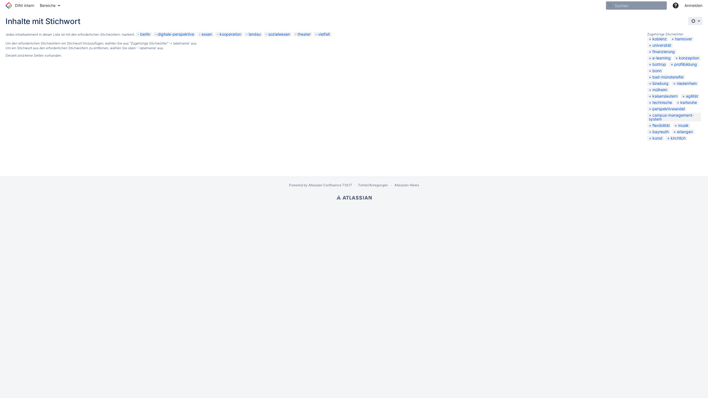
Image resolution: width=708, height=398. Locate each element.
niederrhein (687, 83)
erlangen (685, 131)
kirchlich (678, 138)
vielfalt (324, 34)
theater (304, 34)
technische (662, 102)
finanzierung (663, 51)
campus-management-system (671, 117)
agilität (692, 96)
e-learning (661, 58)
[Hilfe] (676, 5)
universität (661, 45)
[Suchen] (610, 5)
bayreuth (660, 131)
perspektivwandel (668, 108)
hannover (683, 38)
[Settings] (695, 21)
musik (683, 125)
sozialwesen (279, 34)
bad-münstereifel (667, 77)
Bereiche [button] (48, 5)
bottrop (659, 64)
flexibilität (661, 125)
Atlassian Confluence (324, 185)
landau (255, 34)
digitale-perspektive (176, 34)
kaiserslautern (665, 96)
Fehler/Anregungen (373, 185)
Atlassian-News (406, 185)
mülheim (659, 89)
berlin (145, 34)
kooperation (230, 34)
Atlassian (354, 197)
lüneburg (660, 83)
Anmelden (693, 5)
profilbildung (685, 64)
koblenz (659, 38)
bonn (657, 70)
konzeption (689, 58)
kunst (657, 138)
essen (207, 34)
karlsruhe (688, 102)
